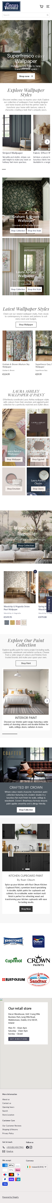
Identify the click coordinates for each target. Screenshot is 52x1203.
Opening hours (8, 1107)
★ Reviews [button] (49, 604)
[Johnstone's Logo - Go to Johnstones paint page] (13, 941)
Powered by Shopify (10, 1197)
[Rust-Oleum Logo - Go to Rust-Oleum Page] (13, 979)
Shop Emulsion (13, 489)
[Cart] (41, 6)
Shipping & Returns (10, 1129)
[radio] (7, 622)
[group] (17, 141)
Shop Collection (26, 545)
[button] (4, 142)
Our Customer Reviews (11, 1126)
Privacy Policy (8, 1133)
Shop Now (26, 912)
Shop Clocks (38, 489)
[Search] (47, 15)
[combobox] (26, 15)
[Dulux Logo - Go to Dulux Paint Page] (38, 942)
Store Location (8, 1115)
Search (5, 1111)
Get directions (18, 1039)
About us (6, 1099)
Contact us (6, 1103)
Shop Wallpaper (26, 324)
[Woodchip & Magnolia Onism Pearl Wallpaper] (20, 599)
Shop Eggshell (38, 459)
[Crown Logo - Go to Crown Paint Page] (38, 960)
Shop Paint (26, 663)
